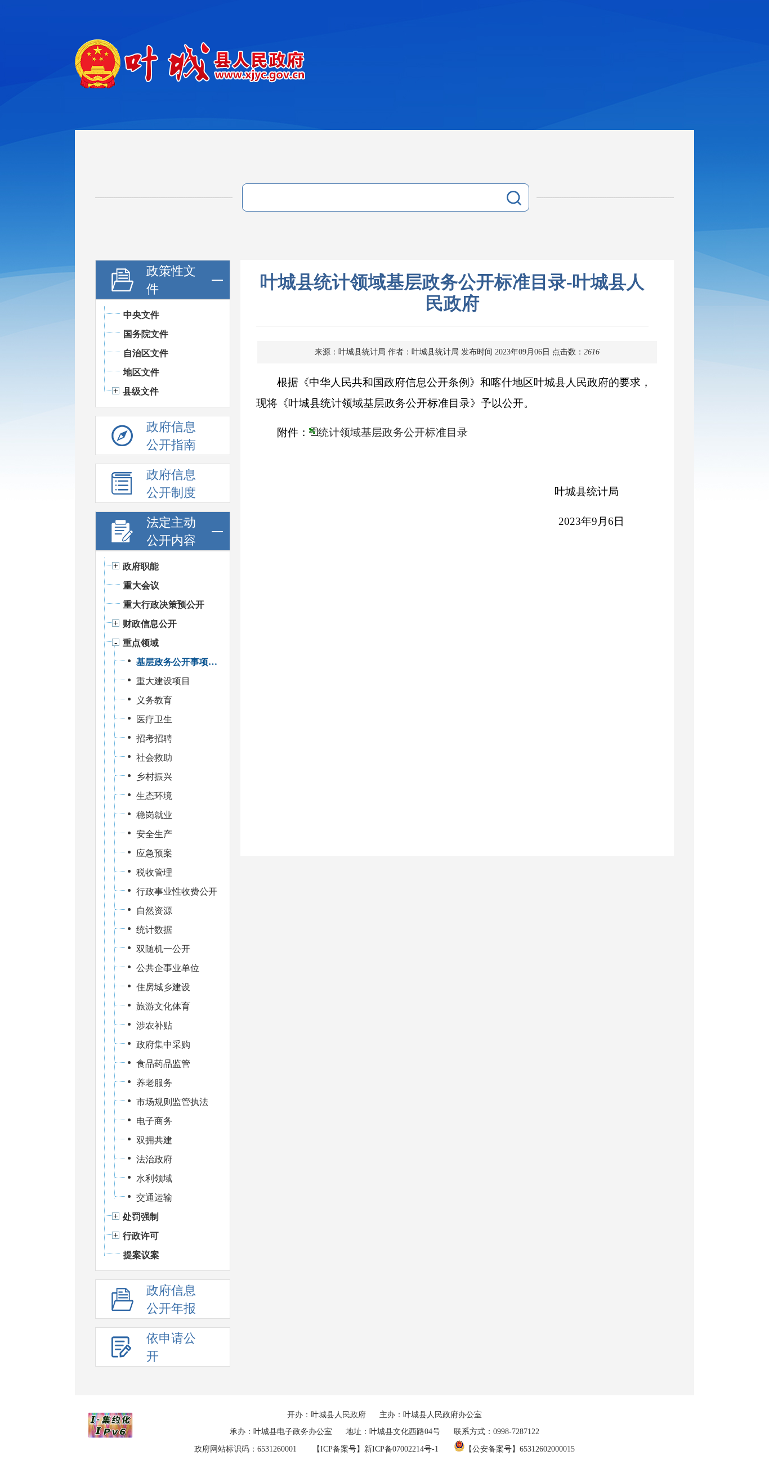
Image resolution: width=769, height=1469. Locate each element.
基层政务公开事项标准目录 (177, 662)
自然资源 (154, 910)
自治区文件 (145, 353)
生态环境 (154, 796)
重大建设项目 (163, 681)
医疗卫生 (154, 719)
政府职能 (141, 566)
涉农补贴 (154, 1025)
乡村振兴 (154, 776)
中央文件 (141, 315)
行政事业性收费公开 (176, 891)
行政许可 (141, 1236)
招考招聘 (154, 738)
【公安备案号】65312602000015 (519, 1449)
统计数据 (154, 930)
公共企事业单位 (167, 968)
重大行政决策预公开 (163, 604)
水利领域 (154, 1178)
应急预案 (154, 853)
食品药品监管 (163, 1063)
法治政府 (154, 1159)
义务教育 (154, 700)
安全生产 (154, 834)
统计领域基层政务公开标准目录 (393, 432)
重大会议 (141, 585)
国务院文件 (145, 334)
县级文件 (141, 391)
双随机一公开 (163, 949)
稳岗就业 (154, 815)
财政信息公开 (150, 623)
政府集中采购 (163, 1044)
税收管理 (154, 872)
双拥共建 (154, 1140)
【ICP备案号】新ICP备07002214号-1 (375, 1449)
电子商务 (154, 1121)
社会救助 (154, 757)
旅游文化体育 (163, 1006)
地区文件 (141, 372)
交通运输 (154, 1197)
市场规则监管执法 (172, 1102)
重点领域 (141, 643)
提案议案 (141, 1255)
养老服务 (154, 1083)
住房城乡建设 (163, 987)
